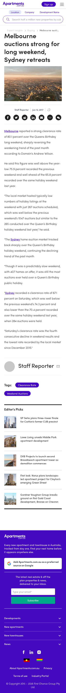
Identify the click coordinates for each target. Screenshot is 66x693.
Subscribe (33, 600)
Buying (31, 30)
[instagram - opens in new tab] (39, 651)
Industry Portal (40, 676)
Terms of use (20, 676)
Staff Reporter (36, 365)
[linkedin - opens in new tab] (31, 651)
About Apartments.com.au (24, 668)
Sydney (15, 239)
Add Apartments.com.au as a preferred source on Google (36, 563)
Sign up (48, 4)
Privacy (48, 668)
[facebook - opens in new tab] (23, 651)
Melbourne (11, 131)
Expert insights (15, 30)
